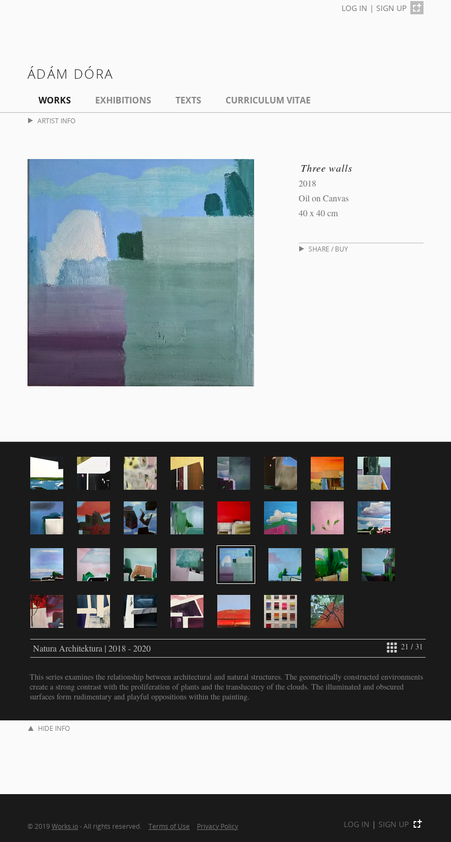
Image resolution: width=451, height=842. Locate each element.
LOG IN (354, 8)
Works (54, 100)
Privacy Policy (217, 826)
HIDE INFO (54, 728)
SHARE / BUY (328, 249)
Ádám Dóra (71, 73)
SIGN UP (391, 8)
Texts (188, 100)
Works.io (65, 826)
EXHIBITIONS (123, 100)
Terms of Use (169, 826)
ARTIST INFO (56, 120)
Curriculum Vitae (268, 100)
